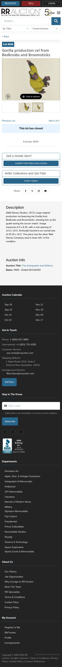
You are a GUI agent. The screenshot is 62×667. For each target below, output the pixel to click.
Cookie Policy (12, 602)
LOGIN (51, 3)
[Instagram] (39, 191)
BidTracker (10, 632)
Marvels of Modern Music (18, 501)
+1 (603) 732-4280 (26, 344)
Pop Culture (11, 516)
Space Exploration (14, 547)
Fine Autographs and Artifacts (37, 265)
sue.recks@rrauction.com (20, 353)
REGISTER (10, 3)
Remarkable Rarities (15, 531)
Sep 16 (8, 304)
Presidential (11, 521)
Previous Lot (8, 120)
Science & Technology (16, 542)
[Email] (45, 191)
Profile (8, 637)
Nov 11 (39, 304)
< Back (5, 36)
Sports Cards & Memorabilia (19, 551)
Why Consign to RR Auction (19, 581)
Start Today (31, 181)
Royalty (8, 537)
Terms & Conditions (15, 597)
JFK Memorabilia (13, 491)
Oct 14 (8, 314)
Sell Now (9, 382)
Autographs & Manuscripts (18, 481)
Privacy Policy (12, 607)
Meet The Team (13, 586)
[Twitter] (32, 191)
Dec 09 (39, 314)
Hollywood (10, 486)
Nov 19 (39, 309)
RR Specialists (12, 592)
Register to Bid (12, 627)
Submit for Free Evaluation (31, 163)
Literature (10, 496)
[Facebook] (26, 191)
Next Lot (53, 120)
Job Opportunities (14, 576)
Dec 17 (39, 320)
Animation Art (12, 471)
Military (8, 507)
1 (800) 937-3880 (19, 339)
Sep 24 (8, 309)
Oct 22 (8, 320)
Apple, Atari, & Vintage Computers (22, 476)
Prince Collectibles (14, 526)
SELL (31, 3)
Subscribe (10, 421)
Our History (11, 571)
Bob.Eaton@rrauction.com (20, 373)
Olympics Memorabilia (16, 511)
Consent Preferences (35, 661)
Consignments (12, 642)
